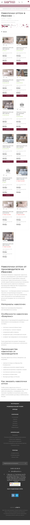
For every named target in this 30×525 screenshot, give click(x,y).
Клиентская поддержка (15, 439)
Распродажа (15, 403)
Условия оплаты (15, 453)
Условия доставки (15, 455)
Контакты (15, 423)
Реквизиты (15, 435)
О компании (15, 417)
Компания (15, 414)
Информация (15, 432)
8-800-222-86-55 (15, 468)
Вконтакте (13, 495)
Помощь (15, 450)
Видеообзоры (15, 427)
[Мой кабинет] (24, 2)
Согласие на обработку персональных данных (15, 443)
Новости (15, 419)
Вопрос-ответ (15, 457)
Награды (15, 421)
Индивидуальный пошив (15, 406)
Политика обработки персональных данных (15, 437)
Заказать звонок (15, 5)
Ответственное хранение (15, 441)
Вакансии (15, 425)
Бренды (15, 409)
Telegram (16, 495)
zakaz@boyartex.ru (16, 471)
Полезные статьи (15, 445)
